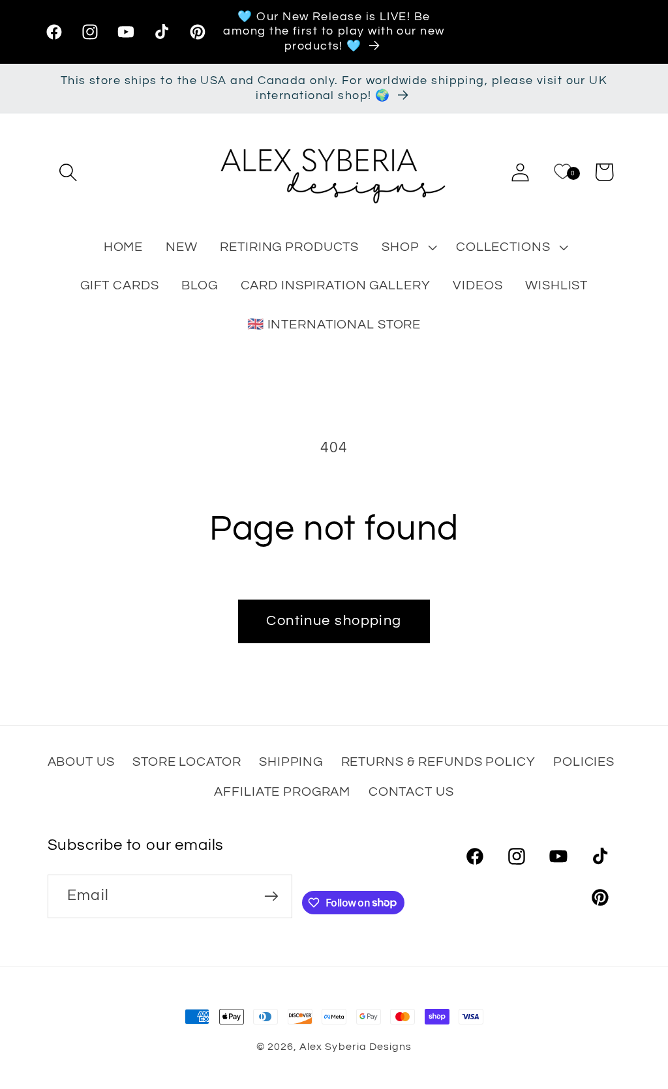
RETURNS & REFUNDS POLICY (438, 761)
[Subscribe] (271, 896)
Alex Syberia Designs (355, 1046)
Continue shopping (334, 620)
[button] (68, 172)
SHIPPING (291, 761)
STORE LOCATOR (186, 761)
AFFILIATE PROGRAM (282, 791)
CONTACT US (411, 791)
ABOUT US (81, 761)
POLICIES (584, 761)
